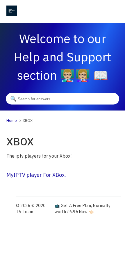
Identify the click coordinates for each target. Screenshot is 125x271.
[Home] (11, 14)
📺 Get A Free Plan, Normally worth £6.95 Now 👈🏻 (83, 208)
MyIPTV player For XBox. (36, 175)
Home (11, 120)
